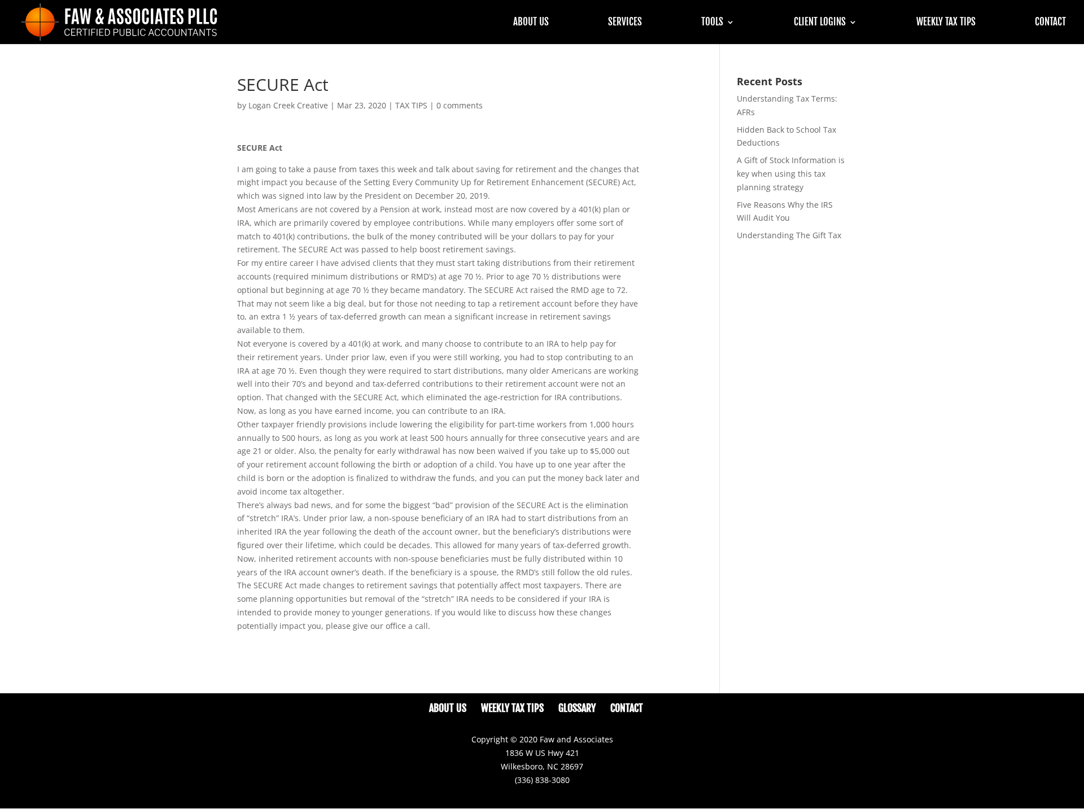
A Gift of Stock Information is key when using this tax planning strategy (791, 174)
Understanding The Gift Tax (789, 235)
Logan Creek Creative (288, 105)
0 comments (459, 105)
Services (625, 23)
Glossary (577, 708)
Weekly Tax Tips (946, 23)
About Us (531, 23)
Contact (1050, 23)
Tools (712, 23)
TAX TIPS (411, 105)
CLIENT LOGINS (820, 23)
